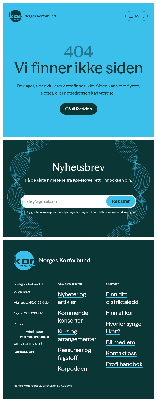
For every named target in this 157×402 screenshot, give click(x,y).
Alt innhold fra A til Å (28, 344)
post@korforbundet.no (30, 284)
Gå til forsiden (78, 109)
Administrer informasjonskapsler (34, 334)
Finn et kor (119, 312)
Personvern (22, 324)
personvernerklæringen (120, 212)
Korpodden (72, 368)
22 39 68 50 (22, 292)
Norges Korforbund (64, 260)
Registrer (121, 201)
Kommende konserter (73, 316)
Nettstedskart (24, 352)
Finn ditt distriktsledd (122, 298)
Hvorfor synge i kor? (123, 327)
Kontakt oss (121, 353)
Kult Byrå (66, 385)
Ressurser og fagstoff (74, 353)
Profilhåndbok (124, 364)
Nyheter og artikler (72, 298)
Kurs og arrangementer (76, 335)
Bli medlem (120, 342)
